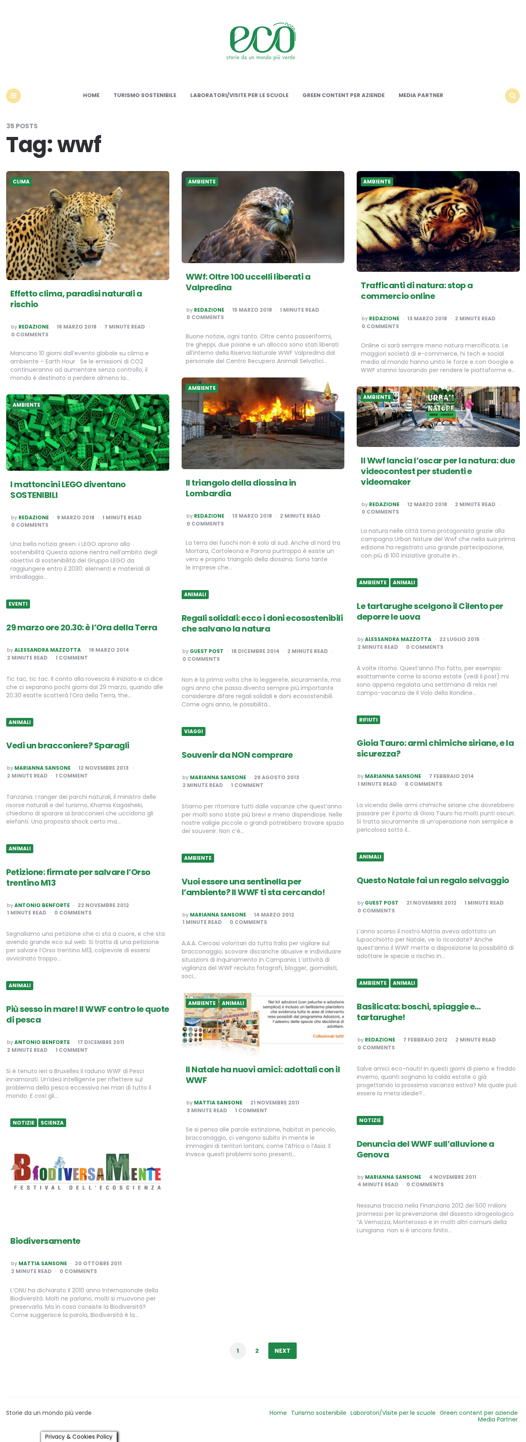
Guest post (207, 651)
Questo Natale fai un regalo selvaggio (433, 880)
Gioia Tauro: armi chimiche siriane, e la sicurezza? (435, 748)
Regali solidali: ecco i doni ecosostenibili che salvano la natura (262, 623)
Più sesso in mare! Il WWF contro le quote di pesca (87, 1014)
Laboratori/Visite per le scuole (239, 95)
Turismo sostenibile (144, 95)
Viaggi (193, 731)
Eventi (18, 604)
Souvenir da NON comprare (237, 755)
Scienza (52, 1123)
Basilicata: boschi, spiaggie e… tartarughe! (419, 1012)
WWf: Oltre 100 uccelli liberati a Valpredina (248, 282)
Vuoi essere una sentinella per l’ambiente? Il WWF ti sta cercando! (253, 887)
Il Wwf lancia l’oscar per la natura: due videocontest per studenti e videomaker (438, 471)
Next (283, 1351)
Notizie (370, 1120)
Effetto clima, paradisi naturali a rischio (76, 299)
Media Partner (421, 95)
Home (91, 95)
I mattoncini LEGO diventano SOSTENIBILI (68, 490)
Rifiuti (368, 720)
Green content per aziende (343, 95)
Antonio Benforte (42, 905)
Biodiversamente (45, 1241)
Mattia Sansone (218, 1103)
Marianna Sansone (393, 776)
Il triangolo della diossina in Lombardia (241, 488)
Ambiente (202, 182)
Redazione (33, 327)
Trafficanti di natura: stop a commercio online (417, 291)
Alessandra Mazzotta (398, 639)
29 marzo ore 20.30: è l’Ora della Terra (81, 627)
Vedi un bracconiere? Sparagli (67, 745)
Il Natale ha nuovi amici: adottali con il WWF (263, 1075)
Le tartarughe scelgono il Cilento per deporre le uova (430, 611)
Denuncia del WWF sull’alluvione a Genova (425, 1149)
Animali (404, 583)
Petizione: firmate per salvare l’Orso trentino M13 (78, 877)
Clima (21, 182)
